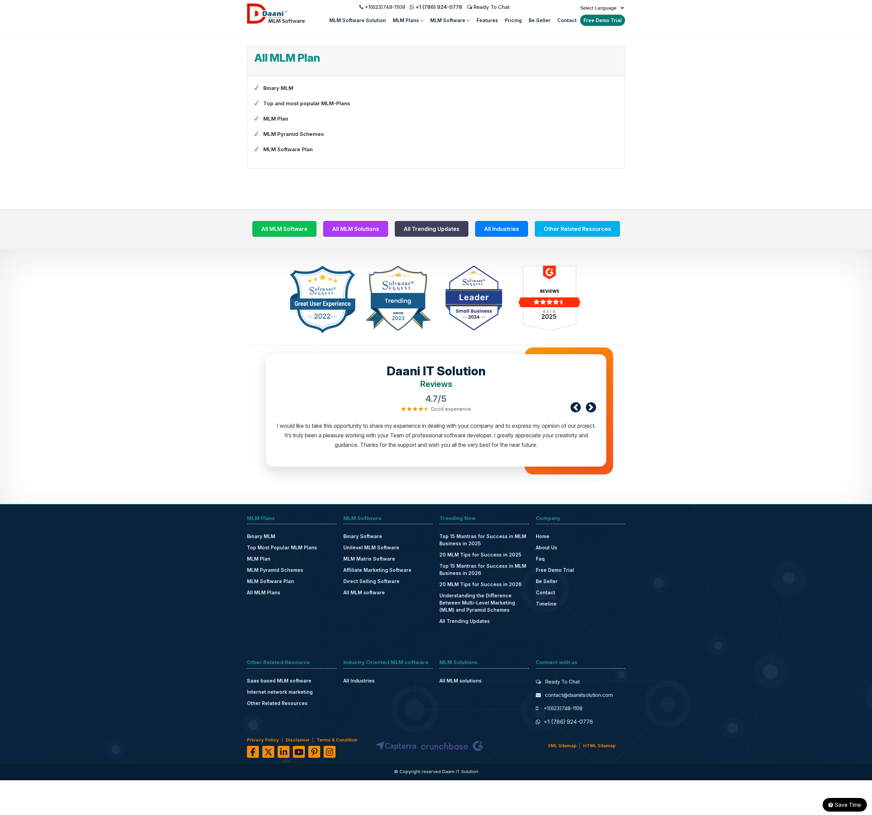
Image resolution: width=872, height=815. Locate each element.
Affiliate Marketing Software (377, 570)
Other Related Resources (577, 228)
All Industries (501, 228)
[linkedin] (284, 752)
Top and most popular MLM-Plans (306, 103)
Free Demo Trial (602, 20)
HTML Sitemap (599, 745)
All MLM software (364, 592)
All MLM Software (284, 228)
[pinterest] (314, 752)
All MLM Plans (263, 592)
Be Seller (539, 20)
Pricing (513, 20)
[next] (591, 407)
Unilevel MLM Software (371, 547)
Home (542, 536)
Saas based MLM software (279, 681)
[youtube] (299, 752)
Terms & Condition (336, 739)
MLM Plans (406, 20)
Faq (540, 559)
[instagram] (330, 752)
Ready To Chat (491, 7)
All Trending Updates (432, 228)
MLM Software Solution (357, 20)
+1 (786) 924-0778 (439, 7)
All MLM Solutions (355, 228)
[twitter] (268, 752)
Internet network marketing (280, 692)
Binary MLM (278, 88)
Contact (567, 20)
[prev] (576, 407)
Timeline (546, 604)
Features (487, 20)
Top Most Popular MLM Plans (282, 547)
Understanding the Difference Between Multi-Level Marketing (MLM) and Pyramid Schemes (477, 603)
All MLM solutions (460, 681)
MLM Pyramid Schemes (293, 134)
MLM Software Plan (288, 149)
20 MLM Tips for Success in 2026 (480, 584)
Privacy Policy (263, 739)
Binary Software (362, 536)
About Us (546, 547)
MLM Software (448, 20)
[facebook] (253, 752)
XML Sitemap (562, 745)
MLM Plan (275, 118)
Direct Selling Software (371, 581)
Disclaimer (298, 739)
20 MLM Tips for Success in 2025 (480, 555)
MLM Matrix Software (369, 559)
